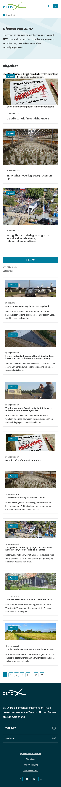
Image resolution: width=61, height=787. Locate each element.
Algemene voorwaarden (30, 753)
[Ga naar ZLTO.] (4, 15)
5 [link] (27, 675)
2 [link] (10, 675)
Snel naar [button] (10, 738)
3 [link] (16, 675)
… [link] (32, 675)
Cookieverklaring (30, 770)
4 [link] (22, 675)
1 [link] (5, 675)
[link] (42, 674)
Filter (29, 260)
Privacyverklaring (30, 765)
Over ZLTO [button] (10, 728)
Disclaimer (30, 759)
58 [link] (36, 675)
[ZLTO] (14, 6)
